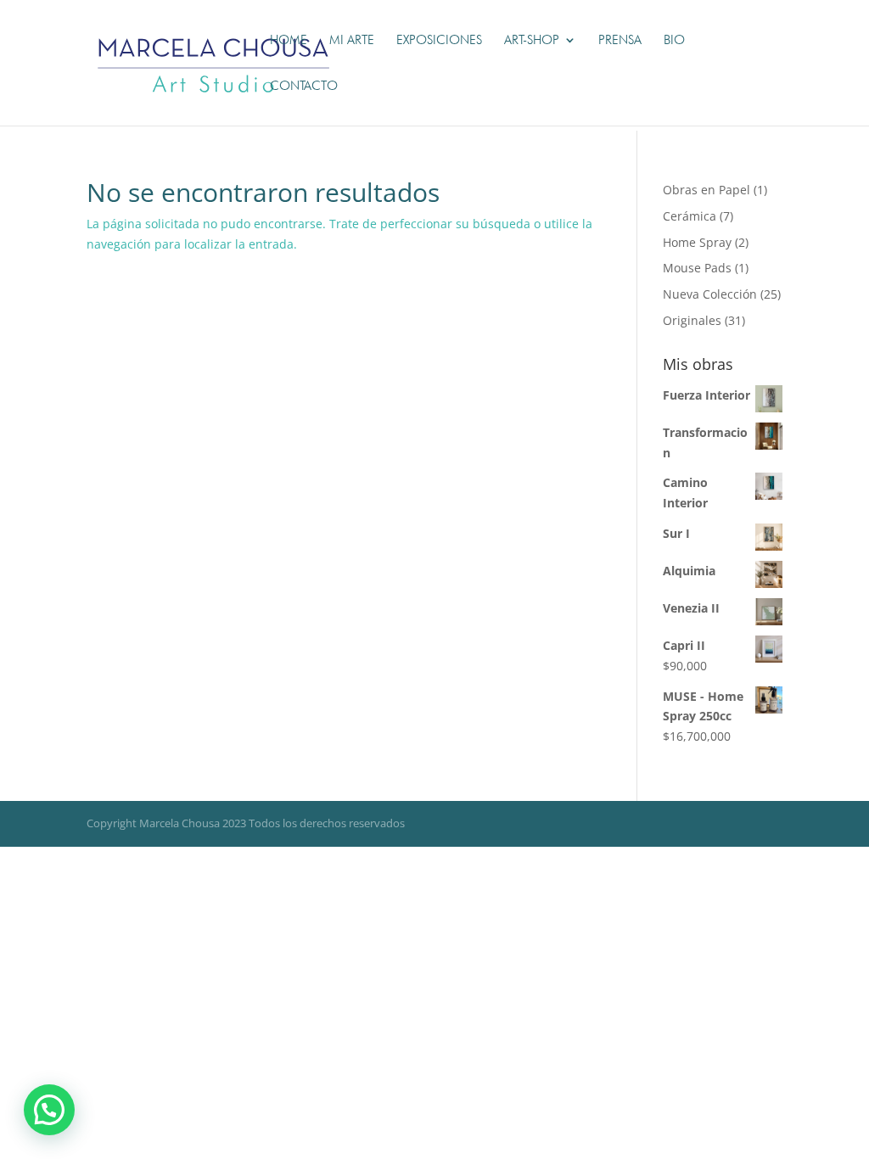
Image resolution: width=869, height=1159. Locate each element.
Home (288, 41)
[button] (49, 1109)
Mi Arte (351, 41)
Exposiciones (439, 41)
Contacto (304, 86)
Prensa (620, 41)
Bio (674, 41)
